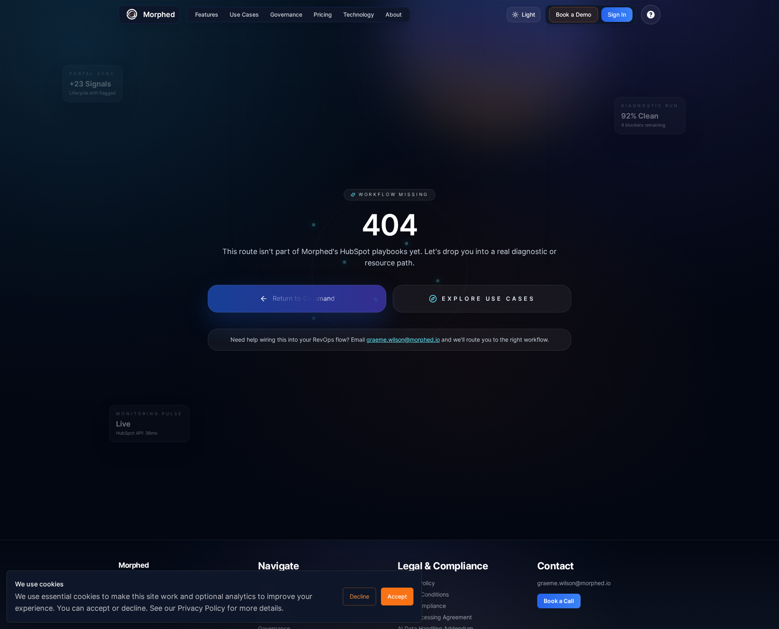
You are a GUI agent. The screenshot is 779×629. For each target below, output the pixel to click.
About (393, 14)
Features (206, 14)
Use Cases (244, 14)
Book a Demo (573, 14)
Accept (397, 596)
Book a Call (559, 600)
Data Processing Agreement (435, 617)
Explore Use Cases (488, 298)
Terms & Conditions (423, 594)
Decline (359, 596)
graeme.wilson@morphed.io (403, 339)
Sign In (617, 14)
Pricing (323, 14)
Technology (358, 14)
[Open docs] (651, 14)
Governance (286, 14)
